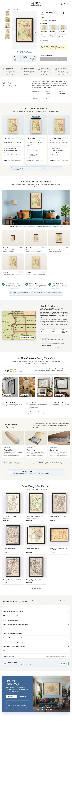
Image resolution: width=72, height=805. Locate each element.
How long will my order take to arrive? (12, 637)
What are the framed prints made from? (12, 633)
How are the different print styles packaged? (14, 642)
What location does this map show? (12, 607)
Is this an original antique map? (11, 620)
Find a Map (11, 696)
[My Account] (64, 4)
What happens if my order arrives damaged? (14, 646)
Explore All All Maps (36, 588)
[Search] (62, 4)
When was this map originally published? (13, 611)
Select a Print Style (53, 59)
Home (6, 9)
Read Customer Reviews (36, 411)
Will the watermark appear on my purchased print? (15, 624)
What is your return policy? (10, 650)
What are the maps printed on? (10, 629)
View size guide (64, 40)
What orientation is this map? (10, 615)
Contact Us (64, 663)
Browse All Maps (23, 696)
